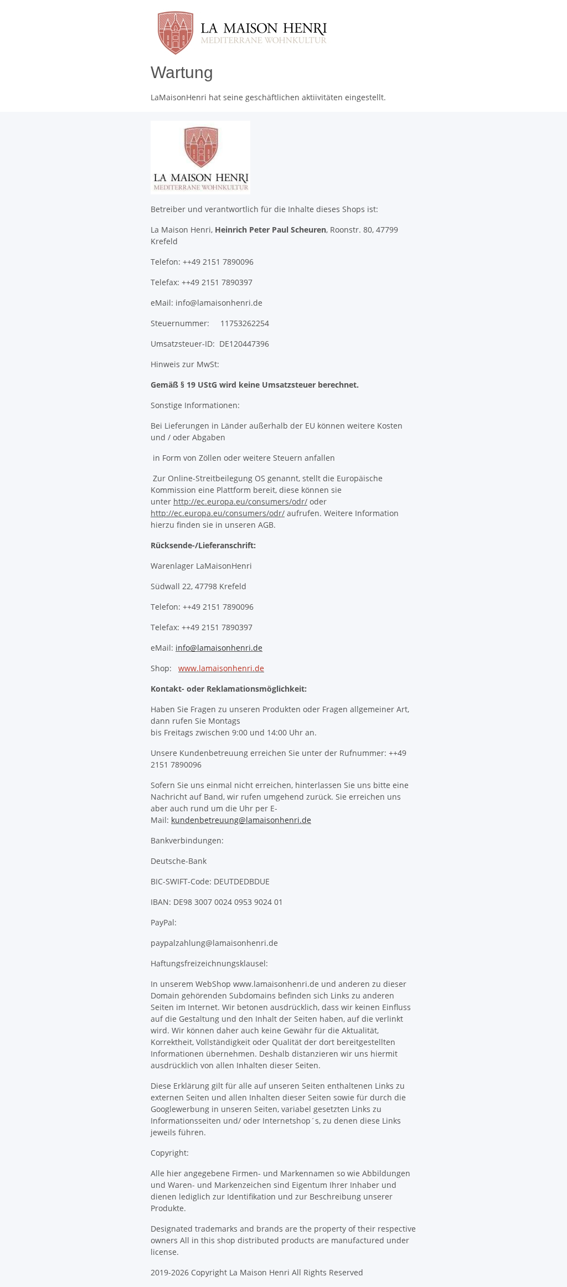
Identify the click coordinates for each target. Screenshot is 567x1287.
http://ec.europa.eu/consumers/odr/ (240, 501)
